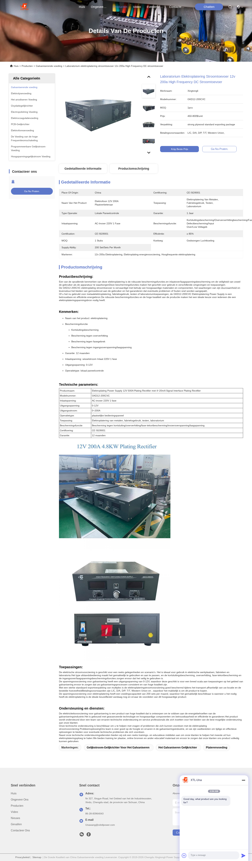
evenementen (155, 7)
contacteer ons (177, 7)
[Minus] (243, 780)
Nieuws (15, 818)
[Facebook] (88, 835)
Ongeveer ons (19, 799)
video (137, 7)
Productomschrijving (133, 168)
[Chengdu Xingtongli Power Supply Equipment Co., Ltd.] (24, 7)
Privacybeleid (22, 857)
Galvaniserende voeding (49, 66)
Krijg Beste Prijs (179, 149)
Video (14, 811)
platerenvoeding (216, 747)
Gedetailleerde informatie (82, 168)
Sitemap (36, 857)
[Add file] (184, 855)
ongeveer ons (99, 7)
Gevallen (16, 824)
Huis (82, 7)
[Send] (243, 855)
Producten (27, 66)
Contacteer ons (20, 830)
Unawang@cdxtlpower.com (100, 824)
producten (120, 7)
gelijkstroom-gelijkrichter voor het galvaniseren (118, 747)
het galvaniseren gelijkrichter (177, 747)
